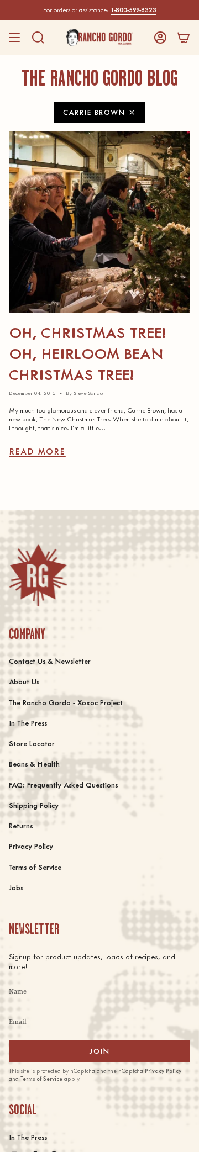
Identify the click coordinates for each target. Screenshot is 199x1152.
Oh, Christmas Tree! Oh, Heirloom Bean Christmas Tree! (87, 352)
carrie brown (94, 112)
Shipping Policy (34, 805)
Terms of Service (35, 867)
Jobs (16, 887)
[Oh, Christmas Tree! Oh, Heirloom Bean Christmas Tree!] (99, 222)
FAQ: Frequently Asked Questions (63, 784)
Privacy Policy (31, 846)
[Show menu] (14, 37)
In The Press (28, 722)
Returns (21, 825)
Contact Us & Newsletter (50, 661)
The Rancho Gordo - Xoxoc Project (66, 702)
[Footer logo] (38, 575)
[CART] (183, 37)
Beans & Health (34, 763)
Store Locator (32, 743)
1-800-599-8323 (133, 9)
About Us (24, 681)
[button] (38, 37)
